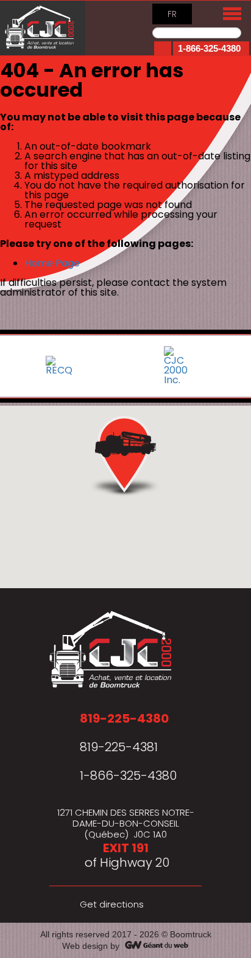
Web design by (90, 946)
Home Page (52, 263)
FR (172, 14)
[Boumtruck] (42, 28)
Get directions (112, 904)
